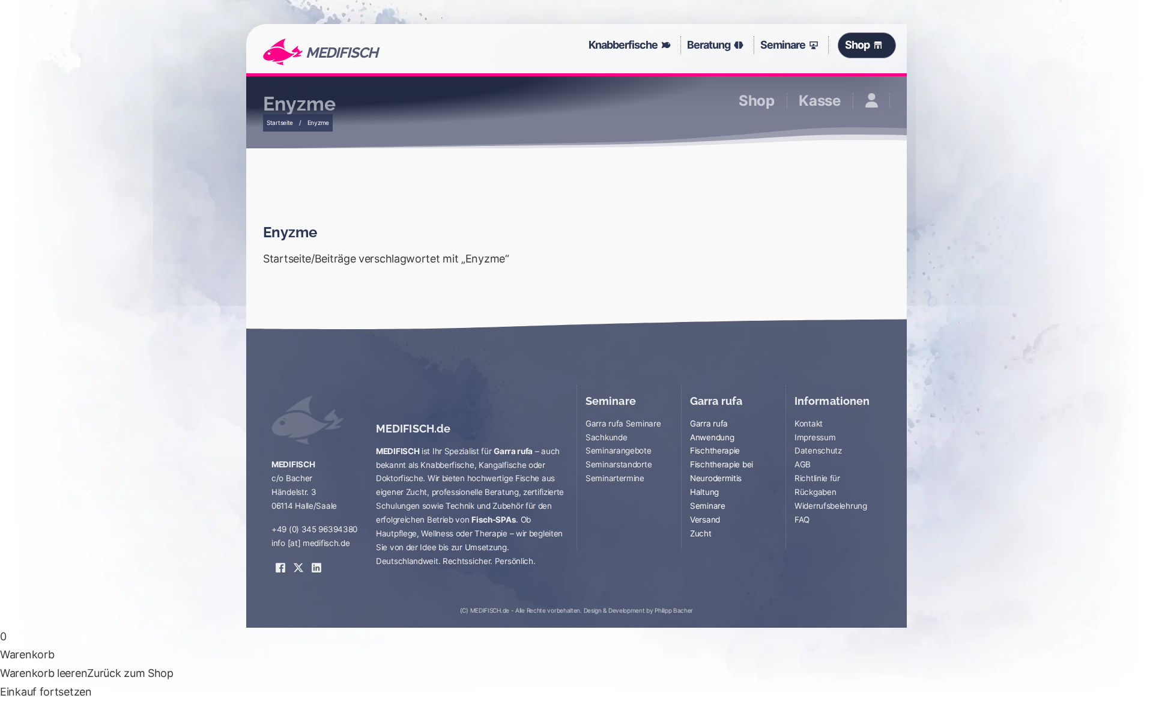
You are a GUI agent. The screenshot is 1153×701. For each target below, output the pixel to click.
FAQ (802, 519)
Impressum (814, 437)
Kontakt (808, 423)
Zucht (701, 533)
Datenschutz (818, 450)
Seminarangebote (619, 450)
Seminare (782, 44)
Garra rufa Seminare (623, 423)
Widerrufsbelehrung (830, 506)
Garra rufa (709, 423)
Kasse (820, 101)
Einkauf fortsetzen (46, 691)
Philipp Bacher (674, 610)
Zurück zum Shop (130, 673)
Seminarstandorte (619, 464)
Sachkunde (606, 437)
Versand (705, 519)
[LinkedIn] (316, 559)
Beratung (708, 44)
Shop (857, 44)
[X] (298, 559)
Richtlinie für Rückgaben (817, 485)
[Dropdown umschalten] (669, 45)
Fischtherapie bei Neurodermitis (721, 471)
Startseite (280, 122)
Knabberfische (623, 44)
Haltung (704, 492)
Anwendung (712, 437)
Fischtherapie (715, 450)
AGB (802, 464)
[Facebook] (280, 559)
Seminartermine (615, 478)
